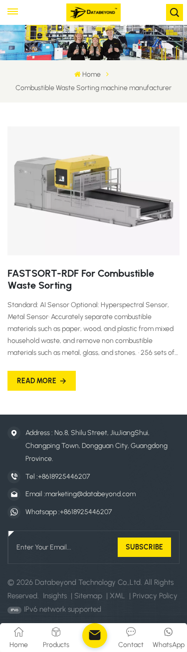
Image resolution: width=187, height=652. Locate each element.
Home (91, 74)
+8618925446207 (64, 476)
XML (117, 595)
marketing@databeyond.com (90, 494)
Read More (36, 381)
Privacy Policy (155, 595)
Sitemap (88, 595)
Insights (55, 595)
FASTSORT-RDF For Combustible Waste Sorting (80, 279)
